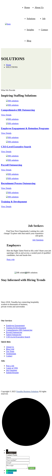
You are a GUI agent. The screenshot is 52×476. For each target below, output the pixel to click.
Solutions (31, 18)
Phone (10, 473)
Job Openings (37, 240)
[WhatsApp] (7, 314)
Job (43, 18)
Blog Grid (10, 349)
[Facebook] (11, 314)
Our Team (10, 351)
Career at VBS (12, 368)
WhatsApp (12, 470)
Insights (30, 29)
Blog (29, 40)
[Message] (17, 468)
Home (27, 7)
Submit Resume (12, 372)
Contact (44, 29)
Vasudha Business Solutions (27, 391)
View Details (6, 115)
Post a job (11, 259)
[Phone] (7, 473)
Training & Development (14, 201)
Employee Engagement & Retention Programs (25, 128)
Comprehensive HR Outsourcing (18, 110)
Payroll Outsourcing (11, 165)
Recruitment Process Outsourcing (18, 183)
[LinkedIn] (2, 314)
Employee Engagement (15, 325)
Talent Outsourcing (13, 335)
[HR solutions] (8, 24)
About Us (39, 7)
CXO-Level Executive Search (16, 146)
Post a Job (10, 366)
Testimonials (11, 354)
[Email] (17, 463)
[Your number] (17, 460)
